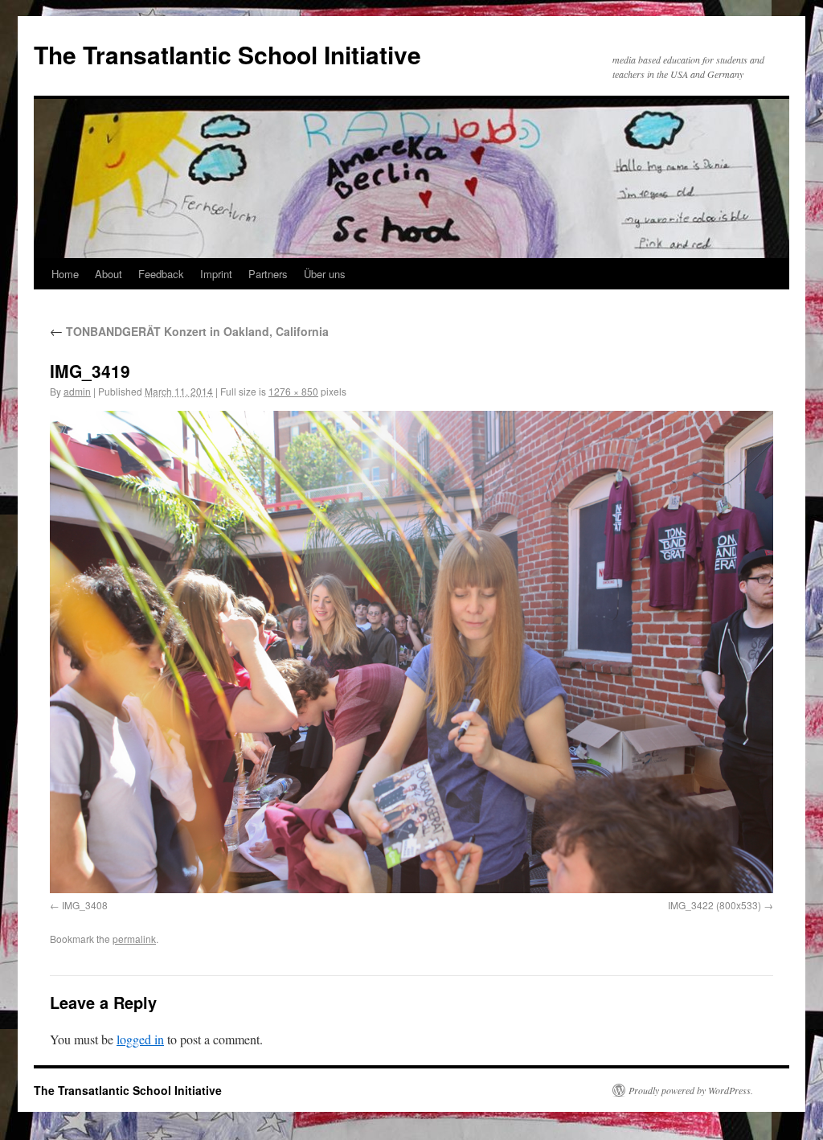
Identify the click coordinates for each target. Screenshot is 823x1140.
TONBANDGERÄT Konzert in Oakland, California (189, 331)
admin (77, 391)
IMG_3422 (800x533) (714, 905)
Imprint (216, 273)
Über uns (325, 273)
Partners (268, 273)
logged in (140, 1039)
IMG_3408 (85, 905)
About (108, 273)
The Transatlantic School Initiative (227, 54)
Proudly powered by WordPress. (691, 1090)
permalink (134, 938)
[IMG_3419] (411, 652)
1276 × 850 (293, 391)
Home (65, 273)
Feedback (161, 273)
